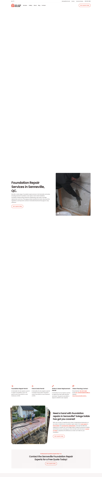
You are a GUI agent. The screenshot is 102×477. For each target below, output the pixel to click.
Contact (44, 5)
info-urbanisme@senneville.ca (82, 392)
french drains (56, 425)
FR (13, 1)
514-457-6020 (83, 391)
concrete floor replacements (68, 425)
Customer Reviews (79, 1)
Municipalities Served (66, 1)
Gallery (30, 5)
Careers (73, 1)
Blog (39, 5)
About (35, 5)
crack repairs (84, 424)
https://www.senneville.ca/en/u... (79, 396)
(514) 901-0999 (87, 1)
